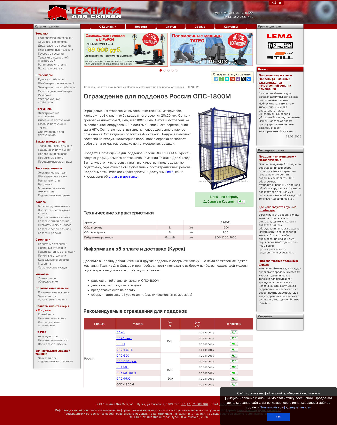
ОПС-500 (122, 355)
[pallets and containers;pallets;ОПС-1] (234, 344)
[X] (243, 79)
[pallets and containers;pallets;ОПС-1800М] (241, 202)
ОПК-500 (122, 367)
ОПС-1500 (123, 378)
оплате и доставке (123, 176)
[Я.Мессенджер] (227, 79)
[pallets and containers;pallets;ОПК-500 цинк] (234, 373)
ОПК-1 (120, 332)
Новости (141, 26)
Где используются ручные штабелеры (277, 208)
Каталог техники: (47, 26)
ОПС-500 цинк (126, 361)
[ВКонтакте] (249, 79)
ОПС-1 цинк (124, 349)
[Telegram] (216, 79)
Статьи (171, 26)
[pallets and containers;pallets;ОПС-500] (234, 356)
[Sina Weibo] (232, 79)
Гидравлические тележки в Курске (278, 262)
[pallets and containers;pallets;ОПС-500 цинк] (234, 361)
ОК (278, 417)
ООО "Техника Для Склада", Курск (156, 417)
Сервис (200, 26)
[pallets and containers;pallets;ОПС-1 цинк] (234, 350)
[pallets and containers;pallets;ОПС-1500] (234, 379)
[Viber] (238, 79)
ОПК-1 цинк (124, 338)
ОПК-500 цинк (126, 373)
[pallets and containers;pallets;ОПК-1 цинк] (234, 338)
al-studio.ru (191, 417)
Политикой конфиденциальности (285, 407)
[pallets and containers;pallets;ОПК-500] (234, 367)
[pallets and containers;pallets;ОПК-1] (234, 332)
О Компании (107, 26)
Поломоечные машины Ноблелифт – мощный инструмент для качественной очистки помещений (275, 82)
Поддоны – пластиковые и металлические (277, 158)
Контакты (231, 26)
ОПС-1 (120, 344)
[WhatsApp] (221, 79)
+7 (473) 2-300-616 (194, 404)
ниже (169, 172)
